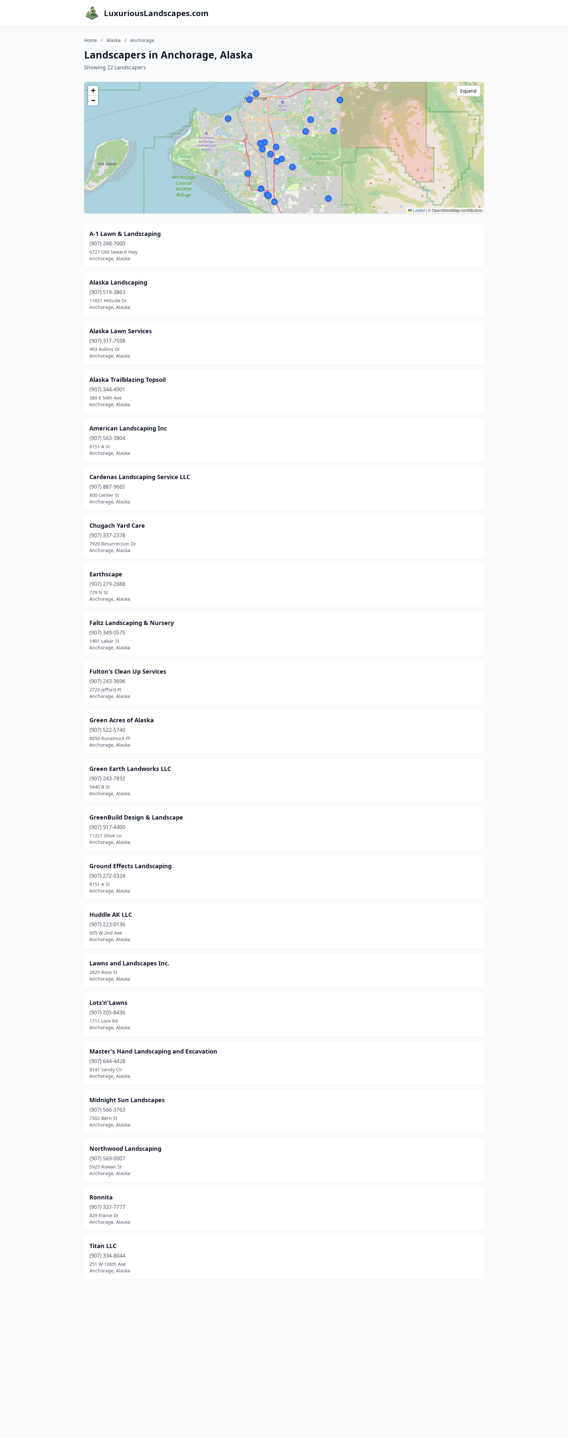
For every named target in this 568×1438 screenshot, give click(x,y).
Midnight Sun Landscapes (127, 1100)
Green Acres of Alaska (121, 720)
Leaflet (418, 210)
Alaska (113, 40)
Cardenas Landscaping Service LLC (139, 477)
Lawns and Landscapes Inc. (129, 963)
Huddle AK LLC (110, 914)
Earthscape (105, 574)
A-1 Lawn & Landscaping (125, 234)
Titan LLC (102, 1246)
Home (90, 40)
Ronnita (101, 1197)
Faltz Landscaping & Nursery (131, 623)
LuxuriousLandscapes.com (156, 13)
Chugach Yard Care (117, 525)
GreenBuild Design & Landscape (136, 817)
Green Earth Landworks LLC (130, 769)
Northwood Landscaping (125, 1148)
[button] (270, 154)
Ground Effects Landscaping (130, 866)
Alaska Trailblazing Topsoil (127, 379)
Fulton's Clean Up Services (127, 671)
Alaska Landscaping (118, 282)
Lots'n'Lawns (108, 1003)
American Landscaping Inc (128, 428)
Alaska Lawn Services (120, 331)
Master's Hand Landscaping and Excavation (153, 1051)
